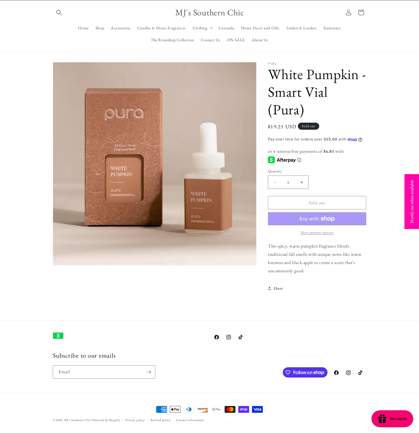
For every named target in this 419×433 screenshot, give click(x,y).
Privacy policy (135, 420)
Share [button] (278, 288)
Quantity (275, 171)
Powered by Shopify (106, 420)
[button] (59, 12)
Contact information (190, 420)
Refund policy (160, 420)
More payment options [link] (317, 232)
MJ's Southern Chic (78, 420)
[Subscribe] (149, 372)
